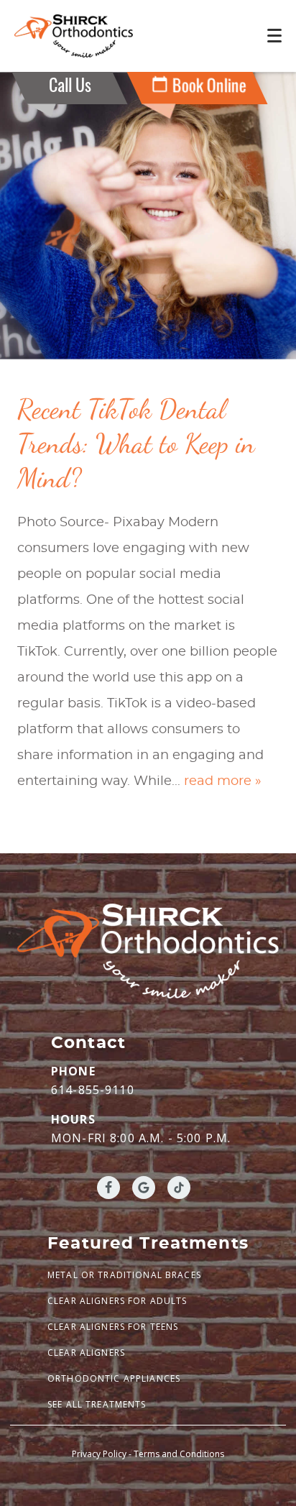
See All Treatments (97, 1404)
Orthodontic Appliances (113, 1378)
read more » (223, 781)
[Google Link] (143, 1187)
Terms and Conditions (179, 1454)
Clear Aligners (86, 1352)
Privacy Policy (99, 1454)
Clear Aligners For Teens (112, 1327)
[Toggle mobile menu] (274, 35)
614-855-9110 (92, 1090)
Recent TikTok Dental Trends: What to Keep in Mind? (136, 443)
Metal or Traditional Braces (124, 1275)
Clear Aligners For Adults (117, 1301)
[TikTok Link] (178, 1187)
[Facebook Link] (108, 1187)
